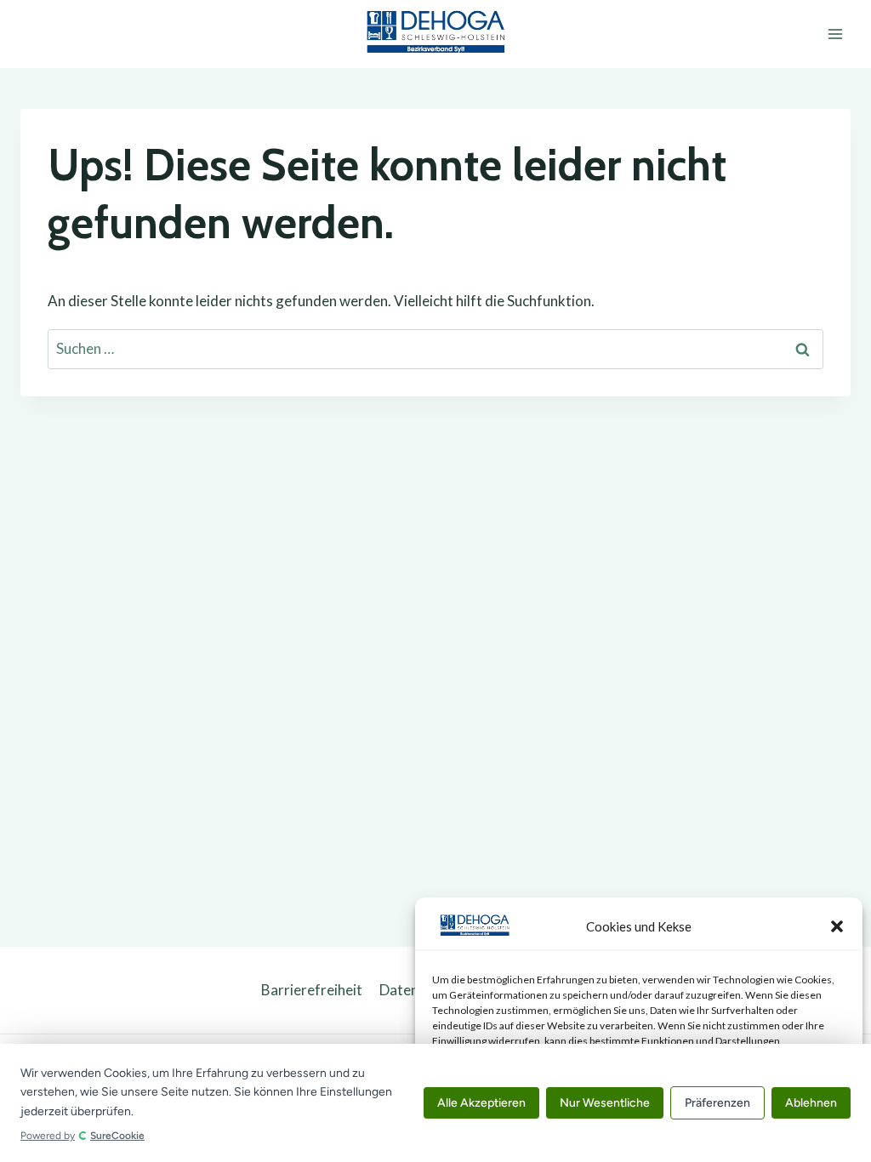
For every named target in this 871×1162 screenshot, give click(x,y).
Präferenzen (717, 1103)
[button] (836, 926)
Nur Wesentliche (605, 1103)
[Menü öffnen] (835, 33)
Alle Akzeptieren (481, 1103)
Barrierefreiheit (311, 990)
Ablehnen (811, 1103)
